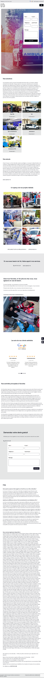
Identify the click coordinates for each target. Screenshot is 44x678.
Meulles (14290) (6, 646)
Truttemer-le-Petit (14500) (25, 545)
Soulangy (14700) (10, 558)
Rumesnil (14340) (30, 613)
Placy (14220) (9, 626)
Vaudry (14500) (13, 543)
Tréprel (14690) (14, 548)
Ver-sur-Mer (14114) (26, 540)
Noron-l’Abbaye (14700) (19, 637)
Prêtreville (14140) (18, 620)
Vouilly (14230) (6, 533)
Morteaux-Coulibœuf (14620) (19, 639)
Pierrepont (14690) (23, 626)
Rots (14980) (9, 616)
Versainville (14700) (17, 540)
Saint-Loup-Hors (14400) (25, 589)
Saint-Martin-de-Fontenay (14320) (24, 585)
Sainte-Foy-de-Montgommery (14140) (14, 566)
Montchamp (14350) (16, 642)
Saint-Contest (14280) (25, 607)
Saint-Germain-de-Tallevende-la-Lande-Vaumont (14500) (18, 600)
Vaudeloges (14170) (21, 543)
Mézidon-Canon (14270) (25, 645)
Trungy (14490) (9, 547)
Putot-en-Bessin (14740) (27, 619)
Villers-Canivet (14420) (11, 536)
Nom (26, 16)
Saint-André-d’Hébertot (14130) (13, 612)
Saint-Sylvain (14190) (10, 570)
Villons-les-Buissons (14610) (9, 535)
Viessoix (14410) (36, 537)
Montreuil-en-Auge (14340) (15, 641)
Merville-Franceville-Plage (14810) (10, 648)
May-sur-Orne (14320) (22, 648)
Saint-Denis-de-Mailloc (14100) (25, 605)
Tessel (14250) (6, 556)
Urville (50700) (9, 545)
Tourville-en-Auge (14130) (20, 549)
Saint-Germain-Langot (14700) (16, 597)
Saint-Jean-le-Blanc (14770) (28, 594)
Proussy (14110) (9, 620)
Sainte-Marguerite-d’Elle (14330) (13, 563)
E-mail (33, 16)
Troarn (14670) (37, 547)
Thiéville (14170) (28, 555)
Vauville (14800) (6, 543)
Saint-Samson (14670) (33, 570)
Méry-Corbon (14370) (33, 646)
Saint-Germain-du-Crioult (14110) (23, 599)
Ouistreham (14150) (14, 631)
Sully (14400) (19, 556)
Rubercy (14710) (15, 615)
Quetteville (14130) (17, 619)
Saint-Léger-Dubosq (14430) (26, 590)
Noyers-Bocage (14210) (29, 634)
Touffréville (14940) (19, 552)
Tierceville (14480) (10, 555)
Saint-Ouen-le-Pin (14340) (19, 578)
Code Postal (34, 23)
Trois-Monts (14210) (29, 547)
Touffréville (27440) (10, 552)
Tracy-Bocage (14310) (32, 548)
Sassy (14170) (34, 559)
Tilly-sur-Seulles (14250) (27, 554)
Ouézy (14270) (25, 633)
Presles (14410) (25, 620)
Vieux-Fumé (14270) (13, 537)
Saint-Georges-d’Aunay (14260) (9, 603)
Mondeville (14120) (25, 643)
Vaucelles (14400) (29, 543)
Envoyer (31, 40)
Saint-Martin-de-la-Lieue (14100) (10, 585)
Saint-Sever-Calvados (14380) (22, 570)
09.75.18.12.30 (8, 1)
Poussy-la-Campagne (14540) (23, 622)
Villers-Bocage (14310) (21, 536)
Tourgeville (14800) (22, 551)
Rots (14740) (15, 616)
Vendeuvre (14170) (35, 540)
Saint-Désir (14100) (25, 604)
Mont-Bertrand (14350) (34, 642)
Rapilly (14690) (31, 618)
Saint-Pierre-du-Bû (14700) (22, 574)
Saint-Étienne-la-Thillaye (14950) (13, 604)
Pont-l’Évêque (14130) (27, 623)
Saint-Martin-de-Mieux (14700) (20, 584)
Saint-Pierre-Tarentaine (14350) (16, 571)
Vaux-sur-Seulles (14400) (15, 541)
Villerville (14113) (28, 535)
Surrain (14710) (12, 556)
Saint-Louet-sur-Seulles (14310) (13, 590)
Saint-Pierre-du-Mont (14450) (19, 573)
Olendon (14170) (19, 634)
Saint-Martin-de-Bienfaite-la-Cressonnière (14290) (20, 586)
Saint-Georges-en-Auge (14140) (33, 601)
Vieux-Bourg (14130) (22, 537)
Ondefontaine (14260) (11, 634)
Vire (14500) (12, 533)
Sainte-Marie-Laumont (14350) (20, 562)
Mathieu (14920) (30, 648)
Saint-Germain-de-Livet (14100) (19, 601)
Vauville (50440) (34, 541)
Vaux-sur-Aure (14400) (25, 541)
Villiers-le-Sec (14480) (19, 535)
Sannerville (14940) (16, 560)
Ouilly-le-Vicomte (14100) (24, 631)
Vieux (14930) (30, 537)
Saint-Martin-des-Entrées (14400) (13, 582)
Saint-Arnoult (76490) (16, 611)
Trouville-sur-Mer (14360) (18, 547)
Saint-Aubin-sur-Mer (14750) (16, 609)
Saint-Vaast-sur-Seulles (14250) (13, 569)
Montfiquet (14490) (25, 641)
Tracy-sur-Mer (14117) (22, 548)
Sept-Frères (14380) (13, 559)
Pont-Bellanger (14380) (21, 624)
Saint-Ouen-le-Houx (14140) (32, 578)
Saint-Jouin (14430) (18, 594)
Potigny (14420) (33, 622)
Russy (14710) (24, 613)
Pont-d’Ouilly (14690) (10, 624)
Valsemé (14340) (23, 544)
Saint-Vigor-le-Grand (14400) (21, 567)
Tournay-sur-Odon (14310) (12, 551)
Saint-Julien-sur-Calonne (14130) (17, 593)
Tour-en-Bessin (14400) (32, 551)
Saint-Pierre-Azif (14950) (8, 577)
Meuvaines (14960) (34, 645)
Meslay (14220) (25, 646)
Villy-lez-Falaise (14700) (27, 533)
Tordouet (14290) (18, 554)
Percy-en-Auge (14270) (7, 630)
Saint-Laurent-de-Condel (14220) (29, 592)
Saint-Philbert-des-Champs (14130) (21, 577)
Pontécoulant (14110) (18, 623)
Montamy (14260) (25, 642)
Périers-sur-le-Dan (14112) (23, 628)
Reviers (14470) (9, 618)
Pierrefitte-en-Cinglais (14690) (34, 626)
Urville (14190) (16, 545)
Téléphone (27, 22)
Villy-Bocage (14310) (36, 533)
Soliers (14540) (27, 558)
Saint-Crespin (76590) (15, 607)
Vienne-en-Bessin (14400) (19, 539)
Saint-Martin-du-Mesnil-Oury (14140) (23, 581)
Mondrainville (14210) (16, 643)
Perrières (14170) (6, 628)
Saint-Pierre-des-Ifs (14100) (8, 575)
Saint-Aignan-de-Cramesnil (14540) (27, 612)
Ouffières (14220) (17, 633)
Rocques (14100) (27, 616)
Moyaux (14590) (27, 638)
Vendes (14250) (6, 541)
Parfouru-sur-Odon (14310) (28, 630)
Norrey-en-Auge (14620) (8, 637)
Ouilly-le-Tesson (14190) (35, 631)
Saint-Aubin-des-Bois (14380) (29, 609)
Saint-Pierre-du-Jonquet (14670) (33, 573)
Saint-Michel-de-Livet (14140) (9, 581)
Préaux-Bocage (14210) (11, 622)
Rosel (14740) (21, 616)
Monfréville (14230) (7, 643)
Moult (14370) (34, 638)
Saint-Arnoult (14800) (25, 611)
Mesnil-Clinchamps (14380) (16, 646)
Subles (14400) (25, 556)
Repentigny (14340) (23, 618)
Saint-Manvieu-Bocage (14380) (12, 589)
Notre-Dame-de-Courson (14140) (31, 635)
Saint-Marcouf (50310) (16, 588)
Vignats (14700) (29, 536)
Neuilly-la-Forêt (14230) (11, 638)
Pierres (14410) (16, 626)
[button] (21, 373)
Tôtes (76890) (27, 552)
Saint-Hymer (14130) (27, 596)
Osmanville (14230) (32, 633)
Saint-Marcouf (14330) (26, 588)
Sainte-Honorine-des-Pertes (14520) (21, 564)
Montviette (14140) (30, 639)
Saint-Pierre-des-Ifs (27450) (34, 574)
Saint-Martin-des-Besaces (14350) (28, 582)
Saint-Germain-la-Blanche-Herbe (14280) (32, 597)
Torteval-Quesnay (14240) (8, 554)
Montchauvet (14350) (7, 642)
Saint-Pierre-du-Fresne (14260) (9, 574)
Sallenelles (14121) (25, 560)
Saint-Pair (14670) (10, 578)
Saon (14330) (9, 560)
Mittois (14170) (9, 645)
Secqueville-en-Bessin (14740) (24, 559)
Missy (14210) (16, 645)
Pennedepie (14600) (17, 630)
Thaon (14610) (36, 555)
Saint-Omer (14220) (34, 579)
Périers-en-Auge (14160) (35, 628)
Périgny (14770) (14, 628)
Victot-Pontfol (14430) (29, 539)
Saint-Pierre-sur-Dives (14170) (29, 571)
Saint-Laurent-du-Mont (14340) (15, 592)
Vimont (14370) (18, 533)
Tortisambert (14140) (34, 552)
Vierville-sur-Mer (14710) (8, 539)
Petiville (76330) (18, 627)
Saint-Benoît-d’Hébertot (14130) (27, 608)
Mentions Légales (3, 676)
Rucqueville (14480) (7, 615)
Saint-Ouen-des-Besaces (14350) (23, 579)
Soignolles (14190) (34, 558)
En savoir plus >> (12, 116)
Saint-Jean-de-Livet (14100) (16, 596)
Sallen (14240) (32, 560)
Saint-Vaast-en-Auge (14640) (26, 569)
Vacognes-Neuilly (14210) (33, 544)
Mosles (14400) (9, 639)
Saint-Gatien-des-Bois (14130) (23, 603)
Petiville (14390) (25, 627)
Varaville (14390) (16, 544)
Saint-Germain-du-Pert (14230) (9, 599)
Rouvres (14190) (22, 615)
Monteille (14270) (33, 641)
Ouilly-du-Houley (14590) (8, 633)
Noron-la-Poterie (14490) (29, 637)
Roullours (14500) (30, 615)
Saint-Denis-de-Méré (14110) (12, 605)
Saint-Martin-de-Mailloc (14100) (34, 584)
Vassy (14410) (9, 544)
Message (26, 29)
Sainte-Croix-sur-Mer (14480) (29, 566)
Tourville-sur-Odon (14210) (8, 549)
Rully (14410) (37, 613)
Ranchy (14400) (9, 619)
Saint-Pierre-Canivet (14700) (35, 575)
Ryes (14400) (17, 613)
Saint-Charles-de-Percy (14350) (13, 608)
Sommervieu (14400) (18, 558)
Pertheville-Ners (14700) (34, 627)
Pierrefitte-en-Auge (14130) (8, 627)
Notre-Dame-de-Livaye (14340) (17, 635)
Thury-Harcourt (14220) (20, 555)
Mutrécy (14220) (20, 638)
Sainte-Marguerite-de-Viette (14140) (28, 563)
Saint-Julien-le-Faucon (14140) (31, 593)
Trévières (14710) (6, 548)
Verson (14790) (9, 540)
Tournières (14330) (30, 549)
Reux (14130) (16, 618)
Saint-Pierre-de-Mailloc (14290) (21, 575)
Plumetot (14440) (29, 624)
